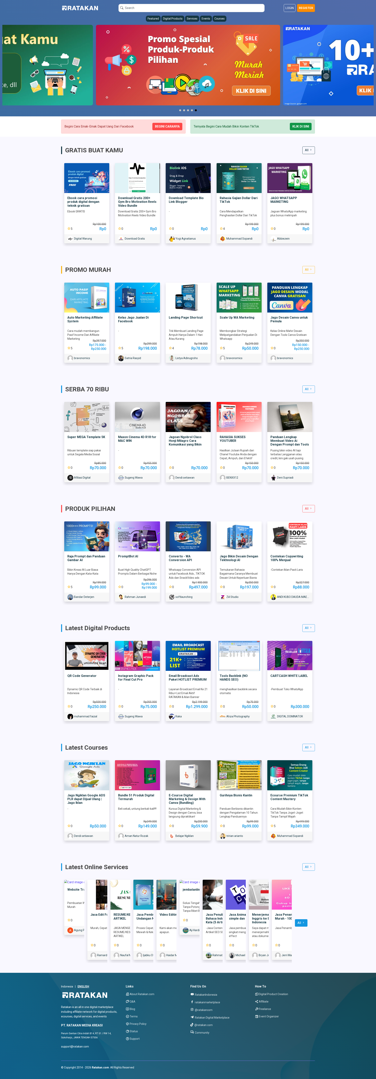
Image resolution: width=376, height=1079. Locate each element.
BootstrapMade (85, 1072)
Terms (134, 1016)
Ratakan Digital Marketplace (212, 1017)
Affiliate (263, 1001)
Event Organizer (269, 1016)
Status (134, 1031)
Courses (219, 18)
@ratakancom (203, 1009)
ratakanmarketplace (207, 1002)
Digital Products (173, 18)
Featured (153, 18)
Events (206, 18)
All (307, 150)
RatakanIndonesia (205, 994)
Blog (132, 1009)
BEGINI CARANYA (167, 126)
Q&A (132, 1001)
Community (201, 1032)
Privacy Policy (138, 1023)
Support (135, 1038)
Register (306, 8)
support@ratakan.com (75, 1046)
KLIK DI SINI (300, 126)
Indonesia (67, 986)
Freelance (265, 1009)
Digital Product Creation (273, 994)
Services (192, 18)
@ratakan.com (203, 1024)
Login (290, 8)
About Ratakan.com (142, 994)
